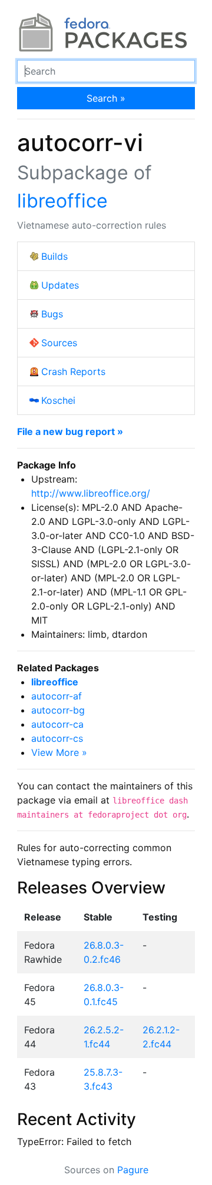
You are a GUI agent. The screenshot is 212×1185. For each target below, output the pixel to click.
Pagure (132, 1170)
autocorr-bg (58, 710)
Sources (59, 343)
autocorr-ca (57, 724)
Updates (60, 285)
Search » (106, 98)
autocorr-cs (57, 738)
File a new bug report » (70, 431)
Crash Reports (73, 371)
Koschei (58, 400)
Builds (54, 256)
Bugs (52, 314)
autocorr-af (56, 696)
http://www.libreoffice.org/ (90, 493)
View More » (59, 752)
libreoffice (62, 200)
